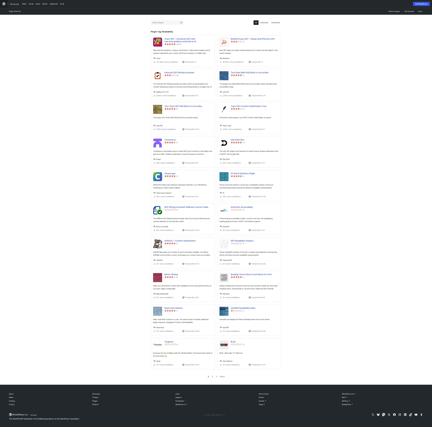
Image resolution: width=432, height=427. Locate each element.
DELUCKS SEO (237, 140)
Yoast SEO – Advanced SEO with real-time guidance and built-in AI (180, 40)
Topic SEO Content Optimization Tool (248, 106)
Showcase (96, 394)
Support (179, 397)
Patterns (95, 404)
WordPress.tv (181, 404)
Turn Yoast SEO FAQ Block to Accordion (183, 106)
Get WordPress (421, 4)
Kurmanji (33, 415)
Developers (180, 401)
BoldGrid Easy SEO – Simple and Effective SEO (253, 39)
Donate (262, 401)
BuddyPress (347, 404)
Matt (344, 397)
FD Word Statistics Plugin (243, 173)
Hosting (12, 401)
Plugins (95, 401)
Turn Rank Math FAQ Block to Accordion (250, 72)
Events (261, 397)
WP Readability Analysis (242, 241)
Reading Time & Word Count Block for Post (251, 274)
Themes (95, 397)
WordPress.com (349, 394)
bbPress (346, 401)
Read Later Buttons (173, 308)
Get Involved (263, 394)
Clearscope (169, 173)
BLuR (233, 341)
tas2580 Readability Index (243, 308)
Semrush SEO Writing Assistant (179, 72)
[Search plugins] (181, 22)
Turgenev (168, 341)
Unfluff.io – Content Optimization (180, 241)
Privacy (12, 404)
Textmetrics (170, 140)
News (11, 397)
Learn (178, 394)
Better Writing (171, 274)
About (11, 394)
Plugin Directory (15, 11)
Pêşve (222, 376)
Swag (262, 404)
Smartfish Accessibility (242, 207)
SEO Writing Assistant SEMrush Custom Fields (186, 207)
